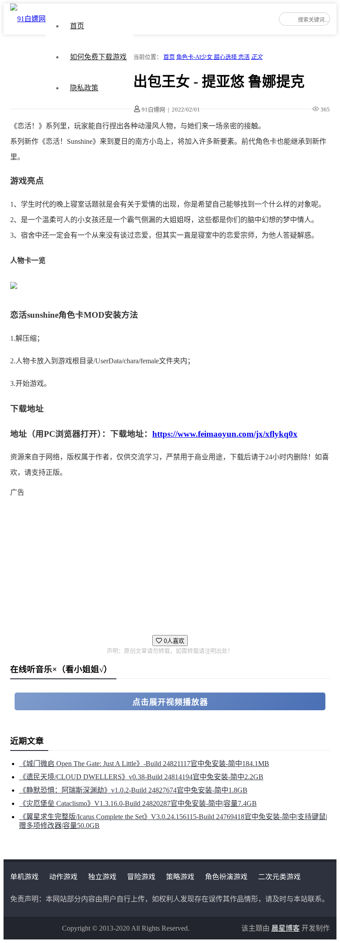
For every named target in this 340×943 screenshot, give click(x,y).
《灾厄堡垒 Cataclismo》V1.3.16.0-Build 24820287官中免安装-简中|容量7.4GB (138, 803)
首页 (77, 26)
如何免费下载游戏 (98, 57)
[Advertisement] (170, 562)
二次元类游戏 (279, 877)
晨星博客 (285, 928)
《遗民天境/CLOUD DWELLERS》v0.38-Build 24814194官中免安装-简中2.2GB (141, 777)
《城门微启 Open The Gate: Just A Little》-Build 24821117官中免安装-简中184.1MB (144, 763)
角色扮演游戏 (226, 877)
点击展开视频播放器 (170, 702)
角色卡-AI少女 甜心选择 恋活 (213, 57)
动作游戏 (63, 877)
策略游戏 (180, 877)
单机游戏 (24, 877)
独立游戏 (102, 877)
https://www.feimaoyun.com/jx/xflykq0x (225, 434)
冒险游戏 (141, 877)
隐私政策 (84, 88)
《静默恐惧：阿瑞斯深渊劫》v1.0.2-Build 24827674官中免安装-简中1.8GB (133, 790)
